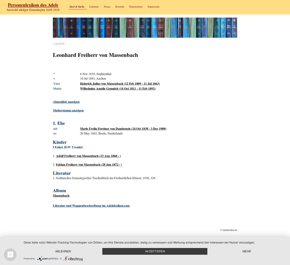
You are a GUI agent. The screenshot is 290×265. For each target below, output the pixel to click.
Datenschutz (136, 6)
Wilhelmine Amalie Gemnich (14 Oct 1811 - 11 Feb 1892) (117, 88)
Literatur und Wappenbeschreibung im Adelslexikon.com (91, 205)
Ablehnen (63, 251)
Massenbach (61, 195)
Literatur (94, 6)
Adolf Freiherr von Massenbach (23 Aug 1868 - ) (88, 155)
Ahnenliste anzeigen (66, 101)
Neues (107, 6)
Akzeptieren (155, 251)
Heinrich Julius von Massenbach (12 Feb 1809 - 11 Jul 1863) (120, 83)
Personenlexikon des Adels (33, 5)
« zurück (59, 43)
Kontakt (119, 6)
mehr (246, 251)
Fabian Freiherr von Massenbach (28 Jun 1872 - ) (89, 164)
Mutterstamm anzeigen (68, 110)
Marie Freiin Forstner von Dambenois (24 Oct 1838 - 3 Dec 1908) (123, 128)
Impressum (153, 6)
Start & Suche (76, 6)
